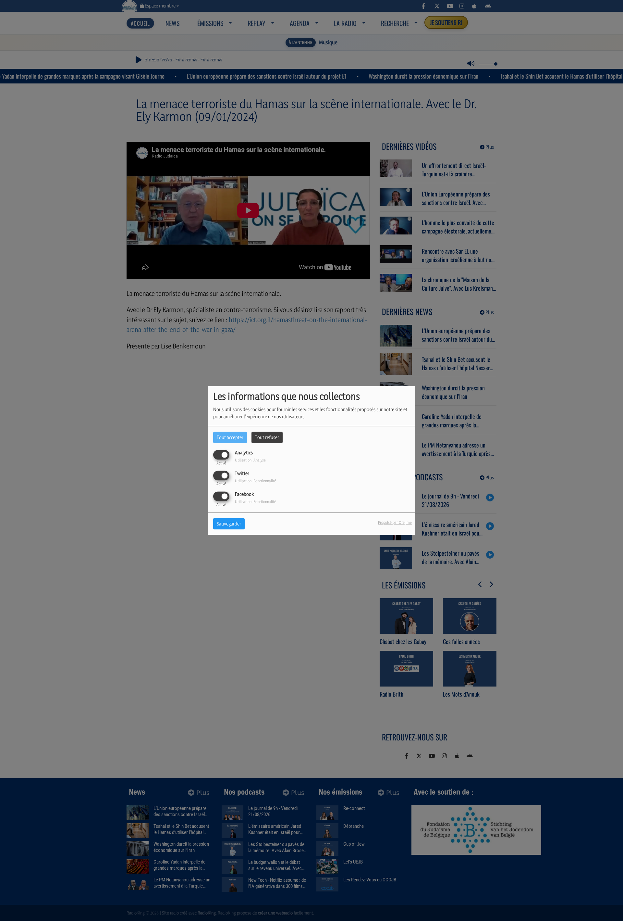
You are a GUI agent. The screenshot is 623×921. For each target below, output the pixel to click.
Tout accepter (230, 437)
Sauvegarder (229, 524)
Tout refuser (267, 437)
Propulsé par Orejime (395, 522)
